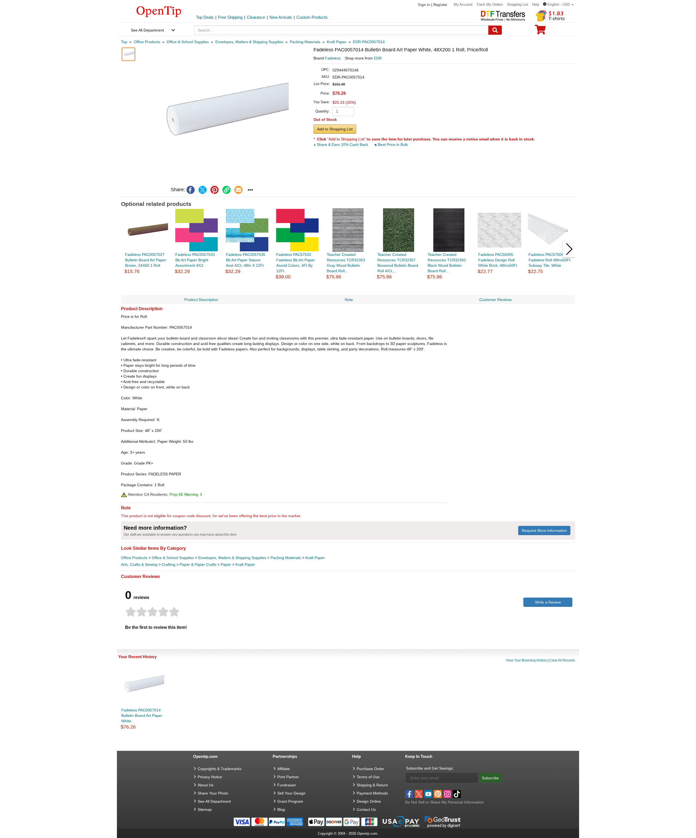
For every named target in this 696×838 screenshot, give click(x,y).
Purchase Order (370, 769)
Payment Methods (372, 793)
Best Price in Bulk (392, 144)
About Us (205, 785)
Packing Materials (286, 557)
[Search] (495, 30)
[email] (238, 190)
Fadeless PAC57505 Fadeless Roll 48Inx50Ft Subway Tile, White (549, 260)
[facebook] (191, 190)
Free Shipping (230, 17)
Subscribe (490, 778)
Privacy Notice (210, 777)
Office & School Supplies (173, 557)
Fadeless (333, 58)
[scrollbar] (348, 293)
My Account (463, 4)
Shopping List (517, 4)
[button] (558, 4)
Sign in (424, 5)
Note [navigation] (349, 299)
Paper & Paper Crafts (198, 564)
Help (535, 4)
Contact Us (366, 809)
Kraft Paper (315, 557)
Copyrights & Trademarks (219, 769)
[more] (250, 190)
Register (440, 5)
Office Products (134, 557)
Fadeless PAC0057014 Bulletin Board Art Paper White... (141, 715)
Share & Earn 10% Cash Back (342, 144)
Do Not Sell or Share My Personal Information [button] (444, 802)
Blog (281, 809)
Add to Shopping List (335, 129)
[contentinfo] (159, 11)
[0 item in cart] (540, 31)
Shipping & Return (372, 785)
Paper (226, 564)
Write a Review (548, 602)
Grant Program (290, 801)
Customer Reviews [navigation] (495, 299)
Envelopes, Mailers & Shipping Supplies (232, 557)
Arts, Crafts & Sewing (139, 564)
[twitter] (202, 190)
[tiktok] (457, 794)
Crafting (168, 564)
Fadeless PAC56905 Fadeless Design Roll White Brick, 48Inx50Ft (497, 260)
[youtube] (428, 794)
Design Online (369, 801)
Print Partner (288, 777)
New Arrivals (280, 17)
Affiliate (283, 769)
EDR (378, 58)
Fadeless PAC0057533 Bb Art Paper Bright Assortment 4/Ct (195, 260)
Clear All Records (562, 660)
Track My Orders (489, 4)
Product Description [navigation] (201, 299)
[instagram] (447, 794)
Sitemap (205, 809)
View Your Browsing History (526, 660)
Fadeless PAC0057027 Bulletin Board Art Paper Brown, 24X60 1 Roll (145, 260)
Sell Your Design (291, 793)
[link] (226, 190)
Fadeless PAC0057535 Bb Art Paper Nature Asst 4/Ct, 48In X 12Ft (245, 260)
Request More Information (544, 530)
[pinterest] (214, 190)
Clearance (256, 17)
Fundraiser (286, 785)
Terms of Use (368, 777)
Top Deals (205, 17)
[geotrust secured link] (443, 821)
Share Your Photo (213, 793)
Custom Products (312, 17)
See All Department (147, 30)
